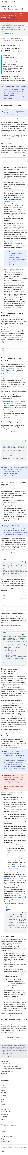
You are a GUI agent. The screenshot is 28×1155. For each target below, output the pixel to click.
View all (3, 1119)
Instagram (3, 1087)
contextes (17, 178)
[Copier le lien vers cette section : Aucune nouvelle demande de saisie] (2, 1022)
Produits (8, 38)
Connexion (23, 1)
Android (3, 1101)
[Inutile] (19, 45)
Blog (2, 1082)
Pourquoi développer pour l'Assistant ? (10, 1066)
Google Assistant (16, 38)
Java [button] (11, 436)
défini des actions (21, 119)
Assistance (4, 1073)
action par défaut (18, 195)
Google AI (3, 1139)
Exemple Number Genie (18, 897)
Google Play (4, 1116)
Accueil (3, 38)
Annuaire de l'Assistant (7, 1071)
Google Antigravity (5, 1111)
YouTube (3, 1095)
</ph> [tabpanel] (15, 448)
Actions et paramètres (13, 243)
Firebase (3, 1106)
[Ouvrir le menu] (2, 2)
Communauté (4, 1076)
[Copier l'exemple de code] (25, 441)
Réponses (12, 95)
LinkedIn (3, 1090)
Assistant (15, 2)
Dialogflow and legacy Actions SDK (11, 42)
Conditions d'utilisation (6, 1147)
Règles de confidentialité (20, 1147)
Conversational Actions (9, 6)
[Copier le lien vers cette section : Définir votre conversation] (25, 106)
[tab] (4, 436)
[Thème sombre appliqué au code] (23, 441)
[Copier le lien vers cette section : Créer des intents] (15, 143)
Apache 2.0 (3, 1050)
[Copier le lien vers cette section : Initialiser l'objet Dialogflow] (22, 422)
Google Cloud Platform (6, 1136)
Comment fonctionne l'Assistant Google (11, 1068)
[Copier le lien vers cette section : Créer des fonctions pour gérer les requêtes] (9, 485)
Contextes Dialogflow (7, 1015)
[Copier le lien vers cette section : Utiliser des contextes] (15, 936)
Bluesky (3, 1085)
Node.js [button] (5, 436)
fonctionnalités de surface (11, 512)
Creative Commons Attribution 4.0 (17, 1047)
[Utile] (17, 45)
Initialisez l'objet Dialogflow (11, 401)
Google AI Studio (5, 1109)
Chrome (3, 1104)
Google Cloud (4, 1114)
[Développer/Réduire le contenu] (11, 55)
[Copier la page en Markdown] (18, 51)
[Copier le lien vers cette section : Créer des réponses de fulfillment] (11, 360)
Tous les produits (5, 1141)
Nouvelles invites (16, 1025)
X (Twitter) (4, 1092)
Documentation (6, 40)
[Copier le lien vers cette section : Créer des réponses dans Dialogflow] (11, 316)
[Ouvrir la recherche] (18, 2)
